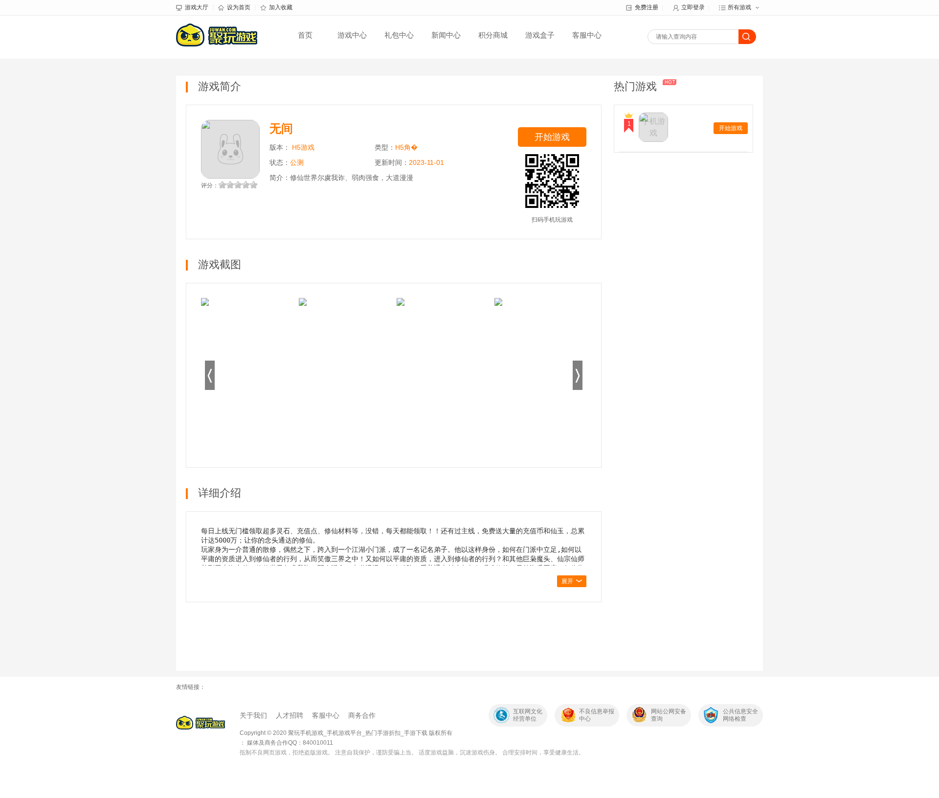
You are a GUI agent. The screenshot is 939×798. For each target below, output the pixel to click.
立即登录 (693, 7)
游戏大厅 (196, 7)
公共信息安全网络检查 (740, 715)
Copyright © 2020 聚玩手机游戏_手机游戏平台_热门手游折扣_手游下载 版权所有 (346, 733)
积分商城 (493, 35)
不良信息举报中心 (596, 715)
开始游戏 (552, 137)
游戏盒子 (540, 35)
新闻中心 (446, 35)
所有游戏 (739, 7)
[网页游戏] (200, 722)
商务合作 (362, 715)
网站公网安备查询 (668, 715)
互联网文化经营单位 (527, 715)
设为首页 (238, 7)
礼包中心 (399, 35)
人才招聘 (289, 715)
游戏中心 (352, 35)
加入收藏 (280, 7)
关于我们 (253, 715)
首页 (305, 35)
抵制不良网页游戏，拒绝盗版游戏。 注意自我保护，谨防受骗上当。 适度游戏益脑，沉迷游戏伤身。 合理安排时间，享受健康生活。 (412, 752)
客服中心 (587, 35)
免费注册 (646, 7)
